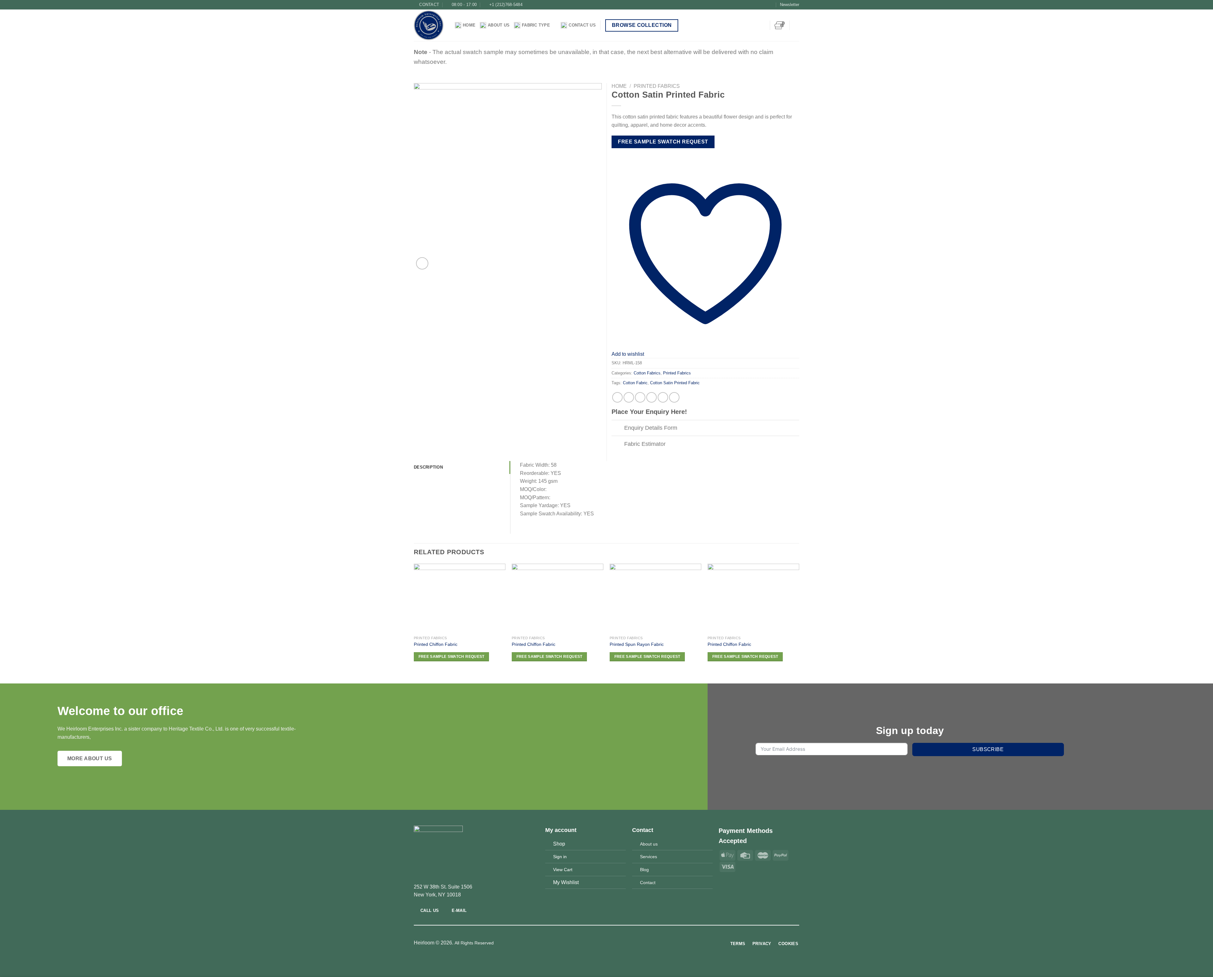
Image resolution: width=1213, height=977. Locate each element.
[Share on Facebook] (617, 397)
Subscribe (988, 749)
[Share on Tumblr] (663, 397)
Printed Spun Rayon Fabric (637, 644)
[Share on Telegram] (674, 397)
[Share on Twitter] (629, 397)
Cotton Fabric (635, 382)
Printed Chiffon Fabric (435, 644)
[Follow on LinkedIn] (618, 943)
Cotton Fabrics (647, 373)
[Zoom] (422, 263)
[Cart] (780, 25)
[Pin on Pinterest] (651, 397)
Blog (644, 869)
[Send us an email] (771, 5)
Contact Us (582, 25)
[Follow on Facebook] (752, 5)
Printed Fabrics (657, 86)
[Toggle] (618, 428)
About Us (499, 25)
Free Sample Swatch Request (663, 141)
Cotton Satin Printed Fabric (675, 382)
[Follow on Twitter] (765, 5)
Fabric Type (536, 25)
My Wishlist (566, 882)
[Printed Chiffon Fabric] (459, 598)
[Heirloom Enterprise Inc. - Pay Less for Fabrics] (429, 25)
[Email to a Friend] (640, 397)
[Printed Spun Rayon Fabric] (655, 598)
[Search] (796, 25)
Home (469, 25)
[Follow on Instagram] (758, 5)
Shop (559, 844)
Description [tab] (428, 467)
